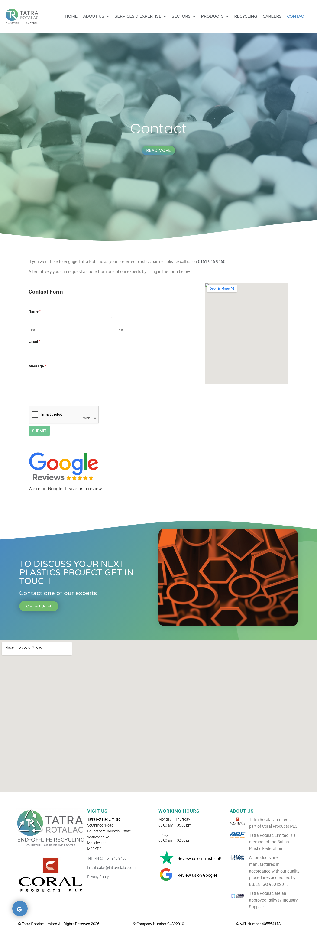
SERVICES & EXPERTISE (138, 16)
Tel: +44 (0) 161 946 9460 (106, 858)
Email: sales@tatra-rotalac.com (111, 867)
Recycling (245, 16)
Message (37, 366)
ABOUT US (93, 16)
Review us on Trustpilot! (199, 858)
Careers (272, 16)
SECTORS (181, 16)
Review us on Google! (197, 875)
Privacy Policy (98, 877)
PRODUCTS (212, 16)
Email (34, 341)
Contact (296, 16)
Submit (39, 430)
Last (120, 330)
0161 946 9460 (211, 261)
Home (71, 16)
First (32, 330)
